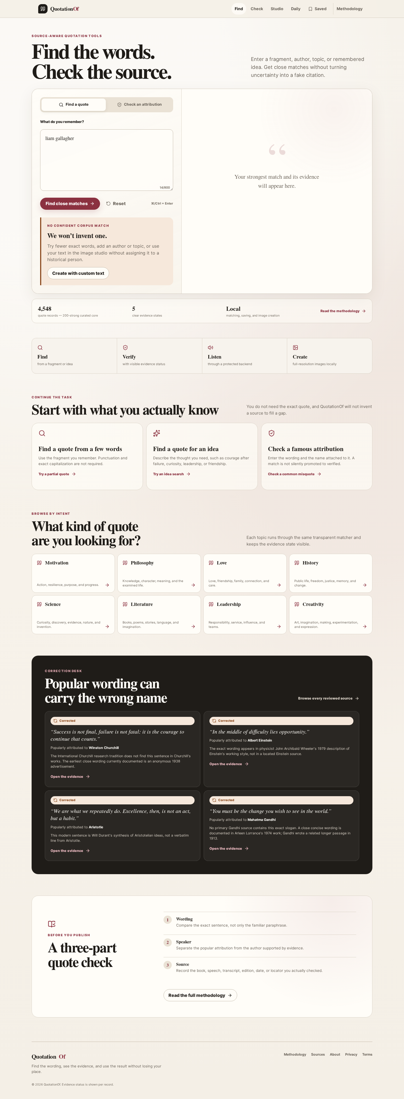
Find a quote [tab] (77, 104)
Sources (318, 1054)
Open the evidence (67, 776)
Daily (295, 8)
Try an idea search (168, 474)
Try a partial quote (53, 474)
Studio (277, 8)
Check (257, 8)
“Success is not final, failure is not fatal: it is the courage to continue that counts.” (117, 735)
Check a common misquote (291, 474)
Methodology (350, 8)
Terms (367, 1054)
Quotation (48, 1056)
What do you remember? (62, 121)
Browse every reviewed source (325, 698)
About (335, 1054)
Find (239, 8)
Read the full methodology (196, 995)
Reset (119, 203)
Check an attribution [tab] (143, 104)
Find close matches (67, 203)
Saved (320, 8)
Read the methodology (339, 311)
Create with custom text (78, 273)
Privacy (351, 1054)
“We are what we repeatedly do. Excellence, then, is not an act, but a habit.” (121, 814)
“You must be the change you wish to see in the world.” (270, 810)
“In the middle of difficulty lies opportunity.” (259, 731)
